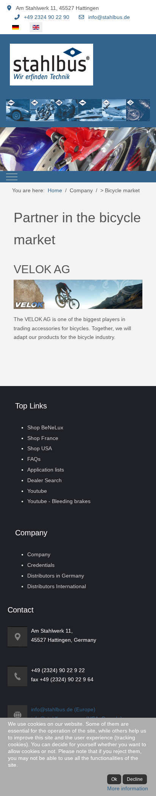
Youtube (37, 491)
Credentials (41, 565)
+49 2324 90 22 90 (46, 17)
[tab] (36, 155)
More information (127, 788)
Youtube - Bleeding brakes (58, 501)
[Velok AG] (78, 294)
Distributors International (56, 586)
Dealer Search (44, 480)
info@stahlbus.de (109, 17)
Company (38, 554)
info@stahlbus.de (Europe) (63, 709)
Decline (135, 779)
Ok (114, 779)
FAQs (34, 459)
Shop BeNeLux (45, 427)
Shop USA (39, 448)
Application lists (45, 470)
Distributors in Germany (55, 576)
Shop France (42, 438)
